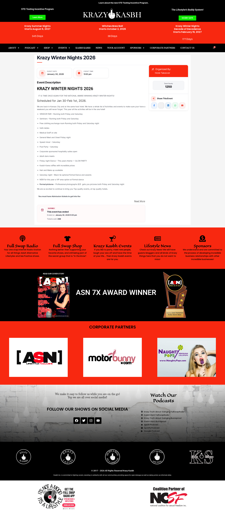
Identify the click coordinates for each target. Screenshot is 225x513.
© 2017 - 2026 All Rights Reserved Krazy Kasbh (112, 471)
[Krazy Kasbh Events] (112, 238)
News (99, 47)
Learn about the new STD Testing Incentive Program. (106, 3)
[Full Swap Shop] (67, 238)
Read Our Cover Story (53, 274)
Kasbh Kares (83, 47)
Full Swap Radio (22, 246)
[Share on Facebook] (154, 105)
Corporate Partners (162, 47)
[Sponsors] (202, 238)
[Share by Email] (182, 105)
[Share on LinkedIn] (168, 105)
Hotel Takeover (162, 73)
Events (62, 47)
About (12, 47)
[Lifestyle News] (157, 238)
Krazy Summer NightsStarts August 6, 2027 (37, 27)
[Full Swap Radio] (22, 238)
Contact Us (187, 47)
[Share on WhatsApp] (175, 105)
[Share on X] (161, 105)
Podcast (30, 47)
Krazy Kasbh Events (112, 246)
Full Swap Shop (67, 246)
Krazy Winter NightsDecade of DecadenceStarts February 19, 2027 (187, 29)
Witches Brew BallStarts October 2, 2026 (112, 27)
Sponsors (135, 47)
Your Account (116, 47)
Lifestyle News (157, 246)
